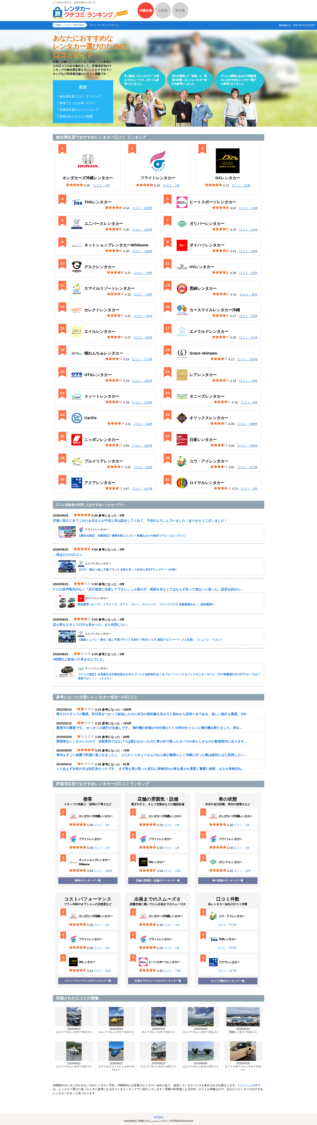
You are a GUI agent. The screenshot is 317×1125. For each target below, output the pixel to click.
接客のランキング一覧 (88, 880)
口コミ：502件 (227, 947)
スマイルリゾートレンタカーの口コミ (116, 1066)
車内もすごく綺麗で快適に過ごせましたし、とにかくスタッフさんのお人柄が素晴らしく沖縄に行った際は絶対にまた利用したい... (151, 755)
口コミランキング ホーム (104, 24)
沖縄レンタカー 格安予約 (69, 24)
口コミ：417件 (227, 971)
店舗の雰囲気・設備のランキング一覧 (158, 880)
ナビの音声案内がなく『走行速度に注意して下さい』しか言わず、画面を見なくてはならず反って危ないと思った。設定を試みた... (148, 589)
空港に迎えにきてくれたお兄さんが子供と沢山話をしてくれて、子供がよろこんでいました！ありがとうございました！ (140, 520)
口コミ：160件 (103, 871)
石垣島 (163, 10)
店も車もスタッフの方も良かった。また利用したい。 (91, 624)
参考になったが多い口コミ (78, 103)
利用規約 (158, 1117)
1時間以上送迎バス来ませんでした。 (79, 659)
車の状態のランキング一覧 (227, 880)
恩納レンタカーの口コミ (243, 1030)
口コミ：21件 (242, 871)
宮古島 (180, 10)
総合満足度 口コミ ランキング (80, 96)
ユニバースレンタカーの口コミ (74, 1030)
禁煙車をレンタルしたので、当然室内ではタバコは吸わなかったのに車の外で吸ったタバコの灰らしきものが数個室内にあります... (151, 741)
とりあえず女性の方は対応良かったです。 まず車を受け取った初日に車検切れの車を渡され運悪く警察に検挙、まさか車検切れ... (150, 768)
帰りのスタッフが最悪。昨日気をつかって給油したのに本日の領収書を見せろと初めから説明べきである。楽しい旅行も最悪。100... (152, 714)
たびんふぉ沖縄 (247, 1085)
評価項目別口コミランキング (79, 109)
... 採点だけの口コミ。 (69, 554)
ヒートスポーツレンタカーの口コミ (243, 1066)
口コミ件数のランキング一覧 (228, 980)
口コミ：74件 (172, 971)
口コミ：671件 (227, 924)
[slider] (74, 185)
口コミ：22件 (172, 871)
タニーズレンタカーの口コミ (158, 1030)
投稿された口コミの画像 (76, 116)
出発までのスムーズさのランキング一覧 (158, 980)
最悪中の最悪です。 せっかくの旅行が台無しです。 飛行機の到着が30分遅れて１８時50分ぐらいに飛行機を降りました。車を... (149, 728)
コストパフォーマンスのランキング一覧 (87, 980)
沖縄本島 (145, 10)
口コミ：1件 (102, 825)
